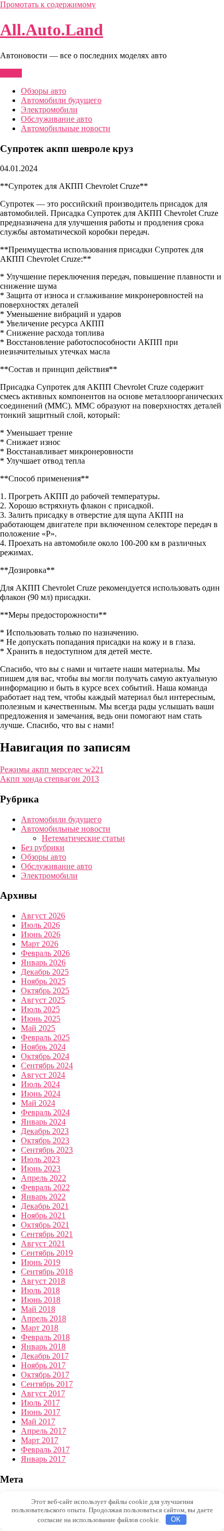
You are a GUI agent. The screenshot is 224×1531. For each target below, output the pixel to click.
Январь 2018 (43, 1346)
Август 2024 (43, 1074)
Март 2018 (39, 1327)
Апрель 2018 (43, 1318)
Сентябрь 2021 (47, 1234)
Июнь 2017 (40, 1412)
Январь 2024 (43, 1121)
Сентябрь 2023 (47, 1149)
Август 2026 (43, 915)
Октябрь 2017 (45, 1374)
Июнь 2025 (40, 1018)
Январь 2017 (43, 1459)
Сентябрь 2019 (47, 1252)
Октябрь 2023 (45, 1140)
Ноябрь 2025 (43, 981)
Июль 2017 (40, 1402)
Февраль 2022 (45, 1187)
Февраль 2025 (45, 1037)
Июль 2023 (40, 1159)
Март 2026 (39, 943)
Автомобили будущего (61, 100)
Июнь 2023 (40, 1168)
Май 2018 (38, 1309)
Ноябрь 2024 (43, 1046)
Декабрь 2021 (45, 1206)
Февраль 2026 (45, 953)
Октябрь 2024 (45, 1056)
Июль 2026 (40, 925)
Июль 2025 (40, 1009)
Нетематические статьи (83, 838)
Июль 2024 (40, 1084)
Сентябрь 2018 (47, 1271)
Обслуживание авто (56, 118)
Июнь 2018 (40, 1299)
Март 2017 (39, 1440)
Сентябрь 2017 (47, 1384)
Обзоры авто (43, 90)
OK (176, 1519)
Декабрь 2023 (45, 1131)
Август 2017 (43, 1393)
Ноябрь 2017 (43, 1365)
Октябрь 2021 (45, 1224)
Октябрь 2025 (45, 990)
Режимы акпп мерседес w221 (52, 769)
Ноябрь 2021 (43, 1215)
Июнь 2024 (40, 1093)
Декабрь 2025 (45, 971)
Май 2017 (38, 1421)
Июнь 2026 (40, 934)
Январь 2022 (43, 1196)
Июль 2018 (40, 1290)
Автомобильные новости (65, 128)
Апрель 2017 (43, 1430)
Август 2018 (43, 1281)
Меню (11, 73)
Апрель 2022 (43, 1177)
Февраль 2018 (45, 1337)
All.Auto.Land (51, 29)
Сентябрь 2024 (47, 1065)
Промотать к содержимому (48, 4)
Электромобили (49, 109)
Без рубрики (43, 847)
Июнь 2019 (40, 1262)
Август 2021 (43, 1243)
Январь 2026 (43, 962)
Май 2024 (38, 1103)
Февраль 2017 (45, 1449)
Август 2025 (43, 1000)
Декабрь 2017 (45, 1355)
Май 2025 (38, 1028)
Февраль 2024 (45, 1112)
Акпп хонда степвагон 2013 (49, 778)
